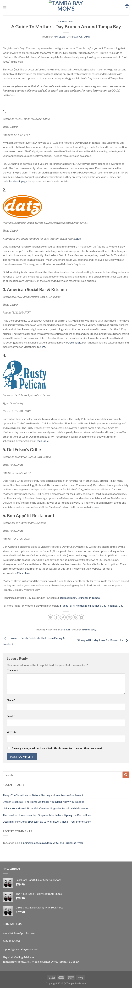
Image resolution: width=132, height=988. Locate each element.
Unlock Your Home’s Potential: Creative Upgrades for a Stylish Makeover (46, 808)
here (78, 238)
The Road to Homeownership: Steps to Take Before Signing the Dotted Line (47, 815)
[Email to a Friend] (69, 617)
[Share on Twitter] (63, 617)
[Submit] (126, 775)
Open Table (74, 342)
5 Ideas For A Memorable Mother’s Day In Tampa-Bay (91, 605)
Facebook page (18, 181)
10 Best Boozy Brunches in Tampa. (80, 597)
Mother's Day (89, 629)
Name (11, 700)
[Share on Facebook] (56, 617)
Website (12, 732)
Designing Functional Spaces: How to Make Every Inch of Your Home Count (47, 821)
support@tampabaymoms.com (21, 949)
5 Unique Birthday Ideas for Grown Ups (100, 640)
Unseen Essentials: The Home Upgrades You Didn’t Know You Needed (43, 801)
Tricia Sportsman (80, 37)
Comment (13, 670)
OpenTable (42, 440)
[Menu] (5, 7)
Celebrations (66, 21)
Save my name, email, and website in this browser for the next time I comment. (57, 748)
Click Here (23, 573)
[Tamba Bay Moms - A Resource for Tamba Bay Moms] (66, 7)
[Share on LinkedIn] (81, 617)
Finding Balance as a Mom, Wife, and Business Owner (51, 842)
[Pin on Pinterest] (75, 617)
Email (10, 716)
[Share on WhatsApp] (50, 617)
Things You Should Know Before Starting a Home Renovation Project (43, 795)
